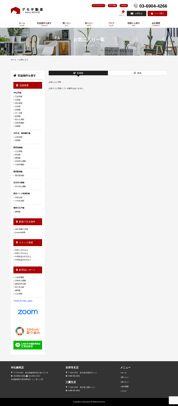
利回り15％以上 (21, 253)
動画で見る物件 (27, 221)
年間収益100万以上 (23, 256)
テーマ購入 (159, 13)
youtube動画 (20, 232)
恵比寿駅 (18, 103)
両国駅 (18, 140)
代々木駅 (18, 113)
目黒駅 (18, 100)
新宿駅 (18, 116)
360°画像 (112, 5)
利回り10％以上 (21, 250)
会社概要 (125, 386)
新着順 (80, 73)
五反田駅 (18, 96)
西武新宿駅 (19, 175)
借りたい (125, 382)
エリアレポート (98, 5)
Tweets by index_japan (22, 301)
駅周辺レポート (27, 270)
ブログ (124, 391)
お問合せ (138, 13)
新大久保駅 (19, 119)
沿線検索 (24, 85)
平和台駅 (18, 197)
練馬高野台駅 (20, 284)
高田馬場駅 (19, 123)
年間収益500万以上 (23, 260)
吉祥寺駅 (18, 137)
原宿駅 (18, 110)
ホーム (13, 60)
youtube (124, 5)
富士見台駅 (19, 287)
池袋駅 (18, 126)
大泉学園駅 (19, 164)
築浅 (139, 73)
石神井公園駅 (20, 161)
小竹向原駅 (19, 201)
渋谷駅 (18, 106)
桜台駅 (18, 155)
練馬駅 (18, 158)
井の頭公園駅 (20, 186)
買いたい (125, 377)
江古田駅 (18, 151)
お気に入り (122, 13)
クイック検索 (26, 242)
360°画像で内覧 (21, 229)
